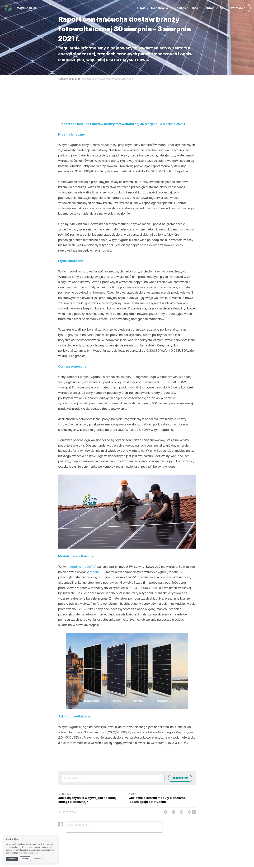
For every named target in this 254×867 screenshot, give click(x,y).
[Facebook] (165, 812)
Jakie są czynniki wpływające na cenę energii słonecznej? (87, 800)
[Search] (221, 8)
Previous (66, 793)
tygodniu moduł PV (82, 566)
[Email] (189, 812)
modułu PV (98, 572)
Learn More (33, 853)
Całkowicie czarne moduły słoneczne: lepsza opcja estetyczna (157, 800)
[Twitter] (173, 812)
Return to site (68, 811)
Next (131, 793)
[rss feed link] (194, 812)
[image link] (8, 7)
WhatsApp (238, 8)
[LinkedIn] (181, 812)
